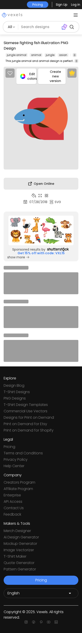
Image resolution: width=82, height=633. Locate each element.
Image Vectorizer (19, 550)
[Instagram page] (26, 622)
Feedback (12, 514)
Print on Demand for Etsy (25, 423)
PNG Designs (15, 398)
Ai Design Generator (21, 537)
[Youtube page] (48, 622)
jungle (50, 55)
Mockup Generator (20, 543)
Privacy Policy (16, 459)
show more (16, 257)
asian (63, 55)
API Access (13, 501)
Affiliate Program (18, 488)
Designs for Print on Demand (29, 417)
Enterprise (12, 495)
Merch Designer (17, 530)
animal (36, 55)
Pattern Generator (20, 569)
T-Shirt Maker (15, 556)
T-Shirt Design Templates (26, 404)
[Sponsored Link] (41, 230)
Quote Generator (19, 562)
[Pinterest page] (41, 622)
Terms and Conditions (23, 453)
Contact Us (14, 508)
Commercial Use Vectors (25, 411)
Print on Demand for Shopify (29, 430)
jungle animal (16, 55)
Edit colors (31, 76)
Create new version (55, 76)
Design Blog (14, 385)
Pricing (9, 446)
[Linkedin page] (56, 622)
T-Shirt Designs (17, 392)
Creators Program (19, 482)
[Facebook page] (33, 622)
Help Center (14, 466)
